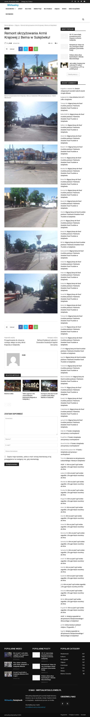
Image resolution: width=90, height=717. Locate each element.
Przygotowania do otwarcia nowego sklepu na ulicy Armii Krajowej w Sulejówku (14, 342)
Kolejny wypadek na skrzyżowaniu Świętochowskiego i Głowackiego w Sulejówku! (72, 618)
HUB (10, 43)
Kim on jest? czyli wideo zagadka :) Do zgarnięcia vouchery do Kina (72, 467)
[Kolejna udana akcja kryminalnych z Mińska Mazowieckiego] (64, 56)
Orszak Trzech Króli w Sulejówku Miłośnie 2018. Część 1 (21, 674)
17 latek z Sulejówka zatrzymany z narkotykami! (71, 452)
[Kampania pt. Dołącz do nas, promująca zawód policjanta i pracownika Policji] (64, 46)
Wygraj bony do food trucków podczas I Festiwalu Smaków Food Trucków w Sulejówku (73, 214)
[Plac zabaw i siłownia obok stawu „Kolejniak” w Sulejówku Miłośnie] (8, 664)
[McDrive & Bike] (12, 385)
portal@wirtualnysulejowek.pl (35, 707)
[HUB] (5, 43)
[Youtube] (84, 1)
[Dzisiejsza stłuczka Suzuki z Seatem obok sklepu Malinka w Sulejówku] (49, 385)
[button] (83, 19)
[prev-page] (5, 404)
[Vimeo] (81, 1)
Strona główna (8, 25)
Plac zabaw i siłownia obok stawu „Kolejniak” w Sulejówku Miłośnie (21, 664)
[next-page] (9, 404)
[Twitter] (78, 1)
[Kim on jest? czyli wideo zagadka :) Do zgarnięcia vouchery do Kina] (8, 655)
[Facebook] (72, 1)
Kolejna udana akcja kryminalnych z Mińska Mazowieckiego (76, 56)
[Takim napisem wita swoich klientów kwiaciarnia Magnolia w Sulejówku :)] (31, 385)
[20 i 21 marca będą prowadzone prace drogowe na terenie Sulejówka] (64, 36)
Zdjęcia (17, 25)
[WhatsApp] (36, 49)
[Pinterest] (31, 49)
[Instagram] (75, 1)
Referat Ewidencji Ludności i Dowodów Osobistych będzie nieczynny (47, 342)
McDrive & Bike (8, 393)
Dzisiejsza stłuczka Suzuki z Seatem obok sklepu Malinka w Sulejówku (49, 395)
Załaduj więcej (72, 74)
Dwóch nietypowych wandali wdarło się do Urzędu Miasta (73, 91)
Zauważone (8, 390)
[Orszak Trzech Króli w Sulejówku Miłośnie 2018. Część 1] (8, 674)
